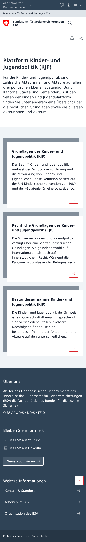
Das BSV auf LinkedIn (24, 448)
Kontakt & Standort (20, 490)
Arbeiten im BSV (17, 502)
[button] (79, 480)
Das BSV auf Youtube (24, 440)
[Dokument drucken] (72, 38)
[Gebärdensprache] (69, 5)
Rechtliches (9, 536)
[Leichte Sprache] (62, 5)
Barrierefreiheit (40, 536)
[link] (43, 173)
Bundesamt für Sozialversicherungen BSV (38, 23)
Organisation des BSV (21, 513)
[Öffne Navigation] (80, 23)
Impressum (23, 536)
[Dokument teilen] (80, 38)
